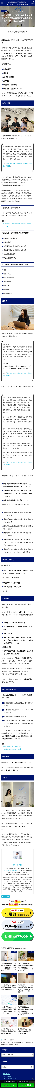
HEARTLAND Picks (17, 4)
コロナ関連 (4, 11)
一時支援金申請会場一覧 (11, 749)
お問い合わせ (7, 1076)
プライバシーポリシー (10, 1078)
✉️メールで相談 (25, 1085)
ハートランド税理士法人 (11, 870)
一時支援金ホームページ (11, 746)
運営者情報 (6, 1074)
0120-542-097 (8, 1085)
